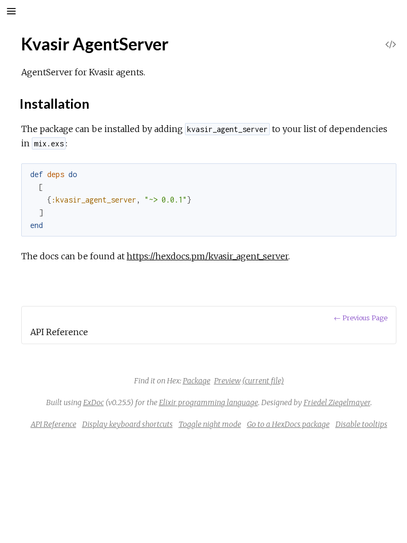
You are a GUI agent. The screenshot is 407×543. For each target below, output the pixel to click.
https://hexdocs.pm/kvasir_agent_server (207, 256)
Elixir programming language (208, 402)
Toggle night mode (210, 424)
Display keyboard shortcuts (127, 424)
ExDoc (93, 402)
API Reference (53, 424)
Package (196, 381)
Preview (227, 381)
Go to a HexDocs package (288, 424)
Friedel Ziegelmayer (337, 402)
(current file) (263, 381)
